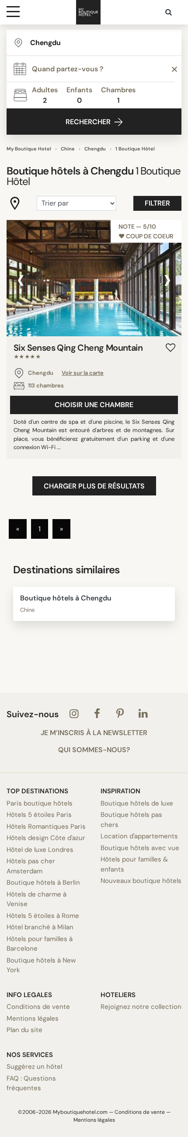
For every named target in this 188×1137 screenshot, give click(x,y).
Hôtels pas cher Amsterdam (31, 866)
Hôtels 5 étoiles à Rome (43, 915)
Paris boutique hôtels (40, 803)
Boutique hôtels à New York (41, 965)
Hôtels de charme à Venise (36, 899)
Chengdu (95, 149)
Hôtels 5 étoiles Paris (39, 814)
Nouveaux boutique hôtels (141, 880)
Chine (68, 149)
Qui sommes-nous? (94, 750)
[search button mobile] (169, 12)
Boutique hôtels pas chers (131, 819)
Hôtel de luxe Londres (40, 849)
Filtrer (157, 203)
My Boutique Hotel (29, 149)
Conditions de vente (38, 1006)
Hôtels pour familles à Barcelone (40, 944)
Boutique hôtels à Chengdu (65, 598)
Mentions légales (33, 1018)
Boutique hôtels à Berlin (43, 882)
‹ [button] (21, 279)
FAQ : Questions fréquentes (31, 1083)
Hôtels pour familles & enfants (134, 864)
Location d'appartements (139, 836)
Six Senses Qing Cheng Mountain (78, 351)
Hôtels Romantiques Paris (46, 826)
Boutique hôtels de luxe (137, 803)
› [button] (167, 279)
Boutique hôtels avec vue (140, 848)
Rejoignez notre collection (141, 1006)
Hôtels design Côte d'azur (46, 838)
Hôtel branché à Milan (40, 927)
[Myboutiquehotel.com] (88, 12)
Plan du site (24, 1029)
